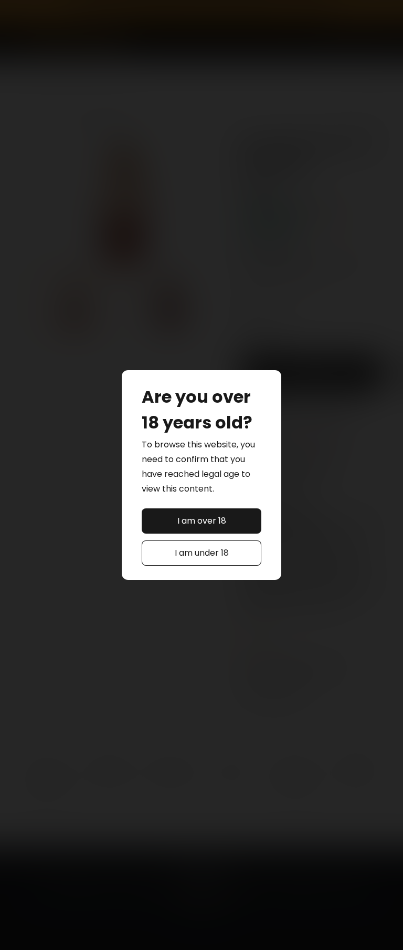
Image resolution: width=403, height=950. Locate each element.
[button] (202, 521)
